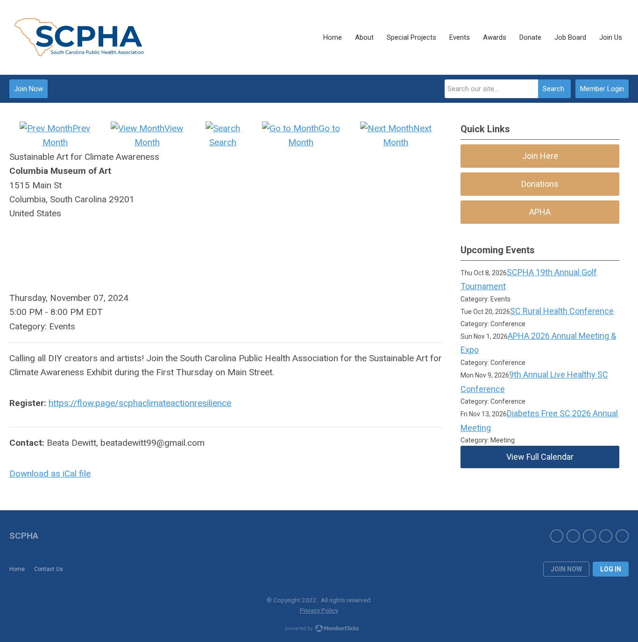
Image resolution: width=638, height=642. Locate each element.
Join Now (28, 89)
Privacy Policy (319, 610)
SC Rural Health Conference (562, 311)
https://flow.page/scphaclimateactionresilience (140, 403)
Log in (610, 569)
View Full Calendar (540, 457)
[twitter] (605, 535)
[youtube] (622, 535)
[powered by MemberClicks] (319, 629)
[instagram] (573, 535)
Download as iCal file (50, 473)
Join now (566, 569)
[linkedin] (589, 535)
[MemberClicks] (79, 37)
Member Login (602, 89)
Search (553, 89)
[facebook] (556, 535)
